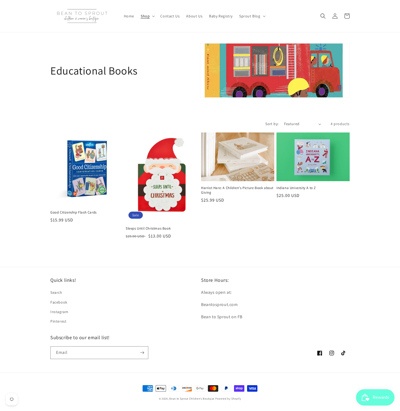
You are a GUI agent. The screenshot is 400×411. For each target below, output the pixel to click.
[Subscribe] (142, 352)
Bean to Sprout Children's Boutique (191, 398)
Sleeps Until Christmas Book (148, 228)
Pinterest (58, 321)
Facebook (58, 302)
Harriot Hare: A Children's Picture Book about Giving (237, 190)
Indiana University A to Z (296, 188)
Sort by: (271, 123)
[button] (147, 16)
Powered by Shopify (228, 398)
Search (56, 292)
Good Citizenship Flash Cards (73, 212)
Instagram (59, 311)
